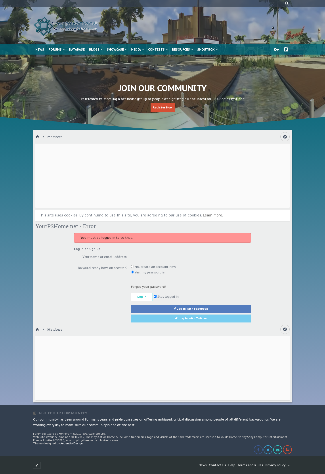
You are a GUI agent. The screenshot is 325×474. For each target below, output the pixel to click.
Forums (55, 49)
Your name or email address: (104, 257)
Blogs (94, 49)
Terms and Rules (250, 465)
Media (136, 49)
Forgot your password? (148, 287)
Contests (156, 49)
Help (231, 465)
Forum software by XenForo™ (69, 433)
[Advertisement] (162, 176)
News (39, 49)
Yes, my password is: (150, 272)
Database (77, 49)
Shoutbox (206, 49)
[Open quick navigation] (285, 136)
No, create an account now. (155, 267)
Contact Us (217, 465)
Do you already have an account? (102, 268)
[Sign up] (287, 49)
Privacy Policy (275, 465)
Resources (181, 49)
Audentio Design (71, 443)
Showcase (115, 49)
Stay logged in (168, 297)
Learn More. (213, 215)
